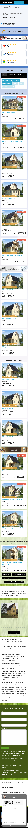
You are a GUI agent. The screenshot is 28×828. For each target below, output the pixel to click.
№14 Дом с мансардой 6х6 (9, 347)
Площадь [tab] (6, 77)
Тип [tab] (5, 74)
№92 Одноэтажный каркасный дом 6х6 (12, 141)
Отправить (5, 748)
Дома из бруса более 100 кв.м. (19, 574)
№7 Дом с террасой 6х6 (8, 170)
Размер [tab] (10, 74)
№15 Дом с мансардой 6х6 (9, 408)
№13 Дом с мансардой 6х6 (9, 318)
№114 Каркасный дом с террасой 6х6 (12, 499)
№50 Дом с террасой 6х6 (8, 112)
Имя (2, 711)
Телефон (3, 717)
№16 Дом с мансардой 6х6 (9, 436)
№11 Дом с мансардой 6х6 (9, 289)
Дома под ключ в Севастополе (16, 31)
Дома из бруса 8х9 (6, 574)
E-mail (2, 722)
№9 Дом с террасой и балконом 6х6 (11, 227)
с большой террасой (6, 83)
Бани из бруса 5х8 (19, 581)
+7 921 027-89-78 (6, 2)
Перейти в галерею (13, 633)
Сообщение (4, 728)
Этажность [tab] (18, 74)
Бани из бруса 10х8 (9, 581)
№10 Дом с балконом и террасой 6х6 (12, 255)
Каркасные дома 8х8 (7, 578)
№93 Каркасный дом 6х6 (8, 470)
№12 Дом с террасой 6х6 (8, 379)
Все (23, 76)
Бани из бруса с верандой (19, 578)
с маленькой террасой (7, 80)
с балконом (16, 80)
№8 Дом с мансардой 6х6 (9, 198)
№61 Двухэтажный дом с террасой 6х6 (12, 528)
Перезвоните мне (19, 2)
